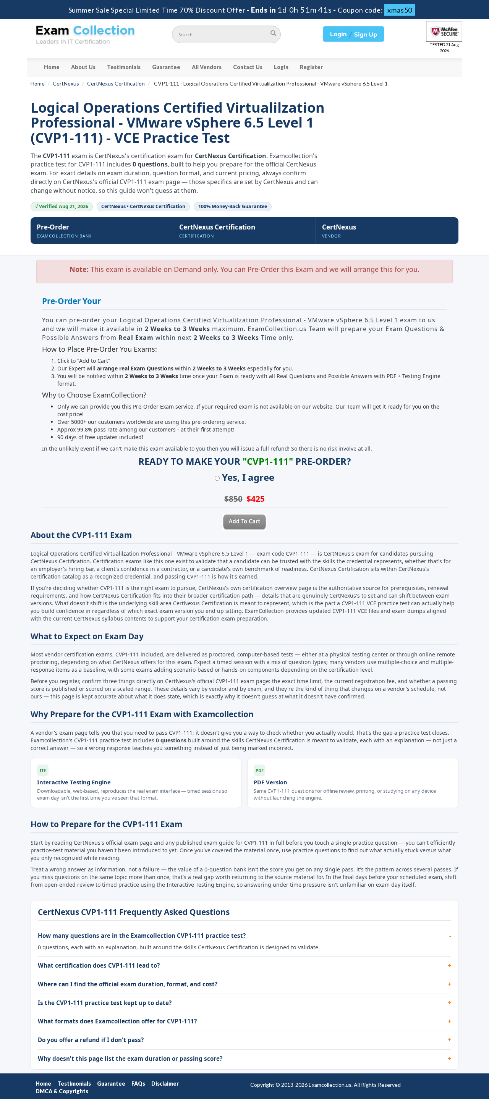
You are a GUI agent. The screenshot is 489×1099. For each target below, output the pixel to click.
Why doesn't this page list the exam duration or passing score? (130, 1058)
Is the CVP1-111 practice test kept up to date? (105, 1003)
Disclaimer (165, 1083)
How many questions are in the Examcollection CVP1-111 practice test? (142, 935)
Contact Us (247, 67)
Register (311, 67)
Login (281, 67)
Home (52, 67)
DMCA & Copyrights (62, 1091)
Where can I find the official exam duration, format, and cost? (127, 984)
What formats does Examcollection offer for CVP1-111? (117, 1021)
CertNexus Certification (116, 83)
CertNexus (66, 83)
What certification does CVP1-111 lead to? (99, 965)
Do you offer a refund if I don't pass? (91, 1040)
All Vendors (207, 67)
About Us (83, 67)
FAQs (138, 1083)
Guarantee (166, 67)
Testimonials (124, 67)
